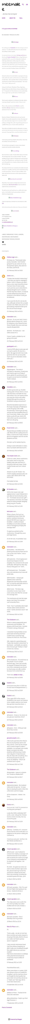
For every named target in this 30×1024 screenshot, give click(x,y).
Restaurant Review (8, 239)
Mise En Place (11, 926)
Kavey (9, 804)
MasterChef (6, 236)
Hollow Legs (10, 257)
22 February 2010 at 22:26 (15, 732)
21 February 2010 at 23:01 (15, 382)
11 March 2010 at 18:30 (14, 879)
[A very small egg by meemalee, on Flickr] (15, 150)
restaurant (14, 236)
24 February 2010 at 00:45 (15, 799)
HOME (3, 18)
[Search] (23, 3)
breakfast (10, 234)
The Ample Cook (12, 456)
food (16, 234)
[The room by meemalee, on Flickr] (15, 72)
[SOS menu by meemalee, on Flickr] (15, 96)
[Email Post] (3, 242)
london (20, 234)
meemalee (11, 7)
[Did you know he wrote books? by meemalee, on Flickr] (15, 178)
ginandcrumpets (11, 738)
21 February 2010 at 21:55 (15, 361)
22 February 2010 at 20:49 (15, 677)
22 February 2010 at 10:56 (15, 484)
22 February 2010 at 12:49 (15, 541)
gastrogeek (10, 346)
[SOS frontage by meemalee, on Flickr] (15, 42)
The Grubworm (11, 619)
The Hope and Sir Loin (21, 55)
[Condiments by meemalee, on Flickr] (15, 113)
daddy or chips (18, 674)
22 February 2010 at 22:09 (15, 690)
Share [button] (4, 244)
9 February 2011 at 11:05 (14, 962)
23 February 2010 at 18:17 (15, 777)
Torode (17, 105)
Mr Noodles (10, 489)
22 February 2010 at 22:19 (15, 720)
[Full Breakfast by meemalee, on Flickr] (15, 135)
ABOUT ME (12, 18)
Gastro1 (9, 683)
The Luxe (8, 107)
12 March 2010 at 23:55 (14, 908)
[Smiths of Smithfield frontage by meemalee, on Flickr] (15, 197)
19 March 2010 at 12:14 (14, 921)
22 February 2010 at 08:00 (15, 422)
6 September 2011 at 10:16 (15, 984)
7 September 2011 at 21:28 (15, 1003)
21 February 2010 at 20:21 (15, 311)
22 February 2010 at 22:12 (15, 707)
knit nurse (10, 511)
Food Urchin (10, 428)
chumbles (10, 387)
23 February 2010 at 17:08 (15, 764)
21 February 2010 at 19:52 (15, 270)
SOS (3, 203)
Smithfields (13, 47)
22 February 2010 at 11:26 (14, 506)
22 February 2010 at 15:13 (15, 651)
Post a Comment (7, 1007)
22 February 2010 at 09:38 (15, 450)
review (17, 239)
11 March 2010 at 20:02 (14, 894)
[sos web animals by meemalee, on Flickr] (15, 210)
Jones (9, 275)
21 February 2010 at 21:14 (15, 341)
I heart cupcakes (12, 849)
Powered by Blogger (16, 1019)
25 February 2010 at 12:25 (15, 821)
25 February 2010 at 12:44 (15, 844)
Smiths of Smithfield (12, 57)
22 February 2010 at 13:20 (15, 614)
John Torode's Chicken (13, 184)
